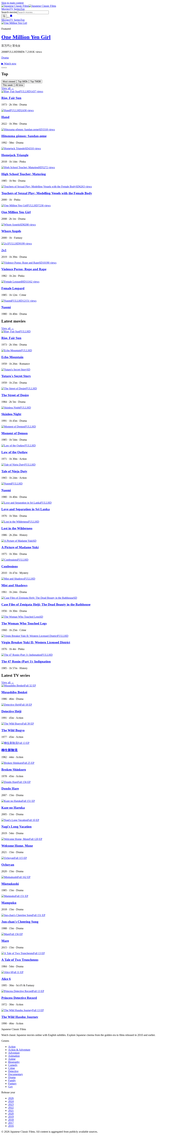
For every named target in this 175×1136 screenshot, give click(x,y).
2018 (11, 1119)
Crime (11, 1068)
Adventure (14, 1052)
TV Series (14, 9)
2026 (11, 1098)
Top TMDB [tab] (35, 81)
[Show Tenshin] (5, 67)
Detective (13, 1071)
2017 (11, 1122)
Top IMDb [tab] (23, 81)
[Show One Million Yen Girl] (2, 67)
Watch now (8, 63)
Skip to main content (12, 2)
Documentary (15, 1074)
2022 (11, 1107)
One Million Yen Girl (26, 37)
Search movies (9, 12)
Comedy (12, 1065)
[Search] (4, 16)
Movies (5, 9)
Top (22, 9)
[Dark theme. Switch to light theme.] (8, 17)
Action (12, 1046)
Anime (12, 1058)
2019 (11, 1116)
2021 (11, 1110)
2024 (11, 1101)
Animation (14, 1055)
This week (8, 85)
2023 (11, 1104)
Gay (10, 1086)
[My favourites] (11, 16)
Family (12, 1080)
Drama (5, 57)
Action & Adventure (19, 1049)
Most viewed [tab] (9, 81)
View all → (7, 88)
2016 (11, 1125)
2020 (11, 1113)
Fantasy (12, 1083)
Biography (14, 1062)
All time (19, 85)
